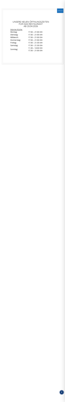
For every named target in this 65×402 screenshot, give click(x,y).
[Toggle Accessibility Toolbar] (62, 392)
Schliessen (60, 10)
